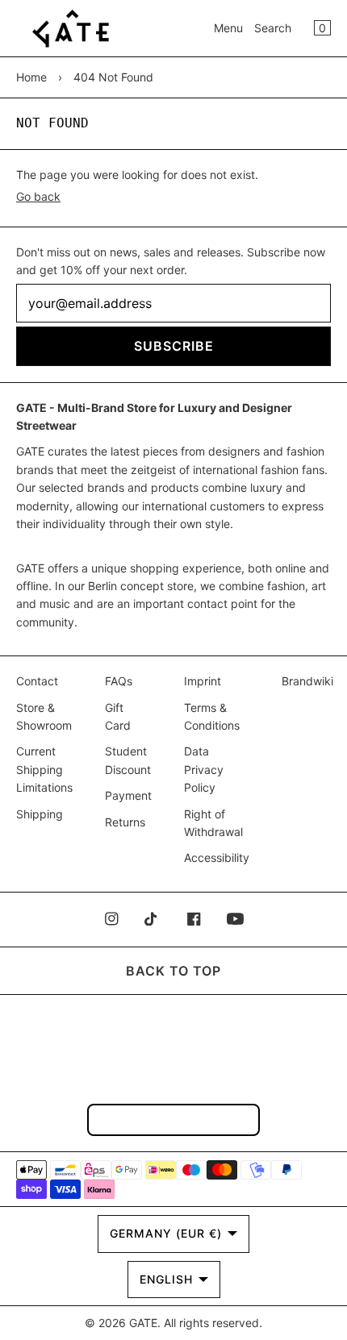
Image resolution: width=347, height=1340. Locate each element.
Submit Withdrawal (173, 1119)
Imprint (202, 681)
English (166, 1279)
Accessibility (216, 857)
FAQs (118, 681)
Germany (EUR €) (166, 1233)
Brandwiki (307, 681)
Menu (228, 28)
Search (272, 28)
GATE (143, 1323)
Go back (38, 196)
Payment (128, 795)
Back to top (173, 971)
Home (31, 77)
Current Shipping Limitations (44, 769)
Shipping (39, 814)
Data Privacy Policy (204, 769)
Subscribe (174, 346)
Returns (125, 822)
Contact (37, 681)
